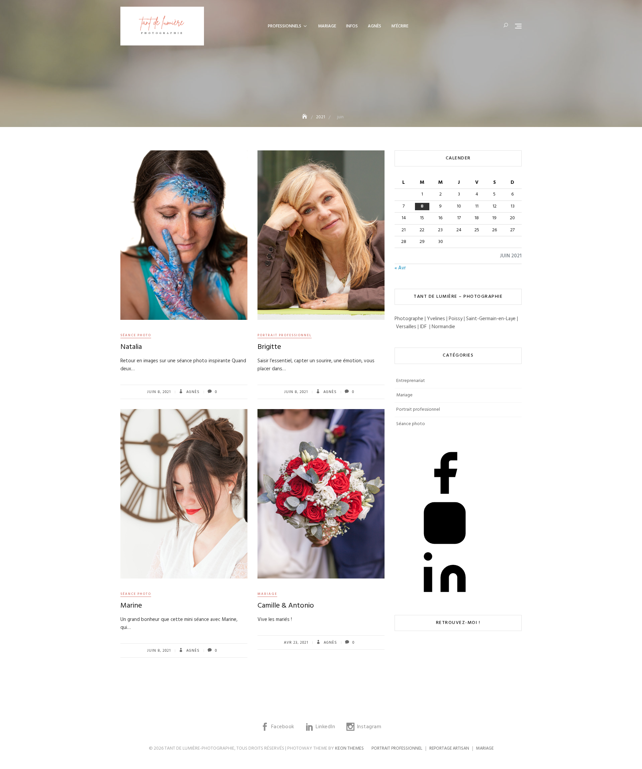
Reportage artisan (449, 748)
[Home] (305, 117)
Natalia (131, 347)
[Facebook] (445, 473)
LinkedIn (397, 657)
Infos (352, 26)
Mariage (327, 26)
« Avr (400, 268)
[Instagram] (445, 523)
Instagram (397, 667)
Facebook (397, 647)
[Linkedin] (445, 573)
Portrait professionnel (284, 335)
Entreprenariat (410, 381)
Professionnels (284, 26)
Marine (131, 606)
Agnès (374, 26)
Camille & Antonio (285, 606)
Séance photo (135, 335)
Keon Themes (349, 748)
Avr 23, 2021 (296, 643)
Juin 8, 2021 (159, 392)
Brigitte (269, 347)
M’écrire (399, 26)
